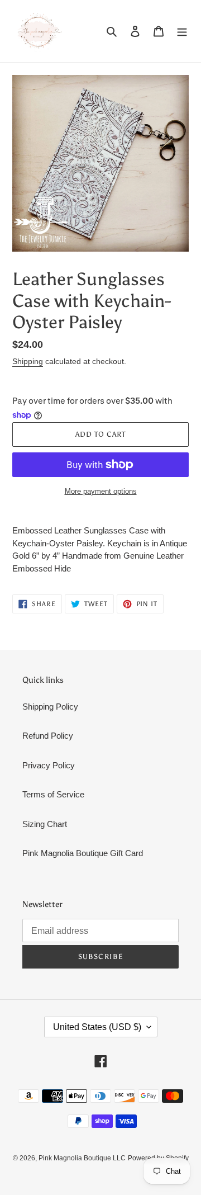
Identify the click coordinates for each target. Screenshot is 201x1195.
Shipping (27, 361)
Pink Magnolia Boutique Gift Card (82, 853)
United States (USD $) (97, 1027)
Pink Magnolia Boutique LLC (82, 1158)
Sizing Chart (44, 824)
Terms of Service (53, 794)
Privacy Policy (48, 765)
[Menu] (182, 31)
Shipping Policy (50, 706)
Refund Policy (47, 735)
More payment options (101, 491)
